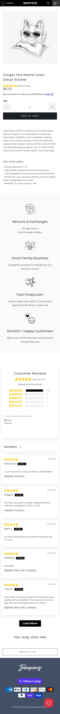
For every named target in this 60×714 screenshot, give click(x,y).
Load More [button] (30, 623)
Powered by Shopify (38, 707)
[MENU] (1, 3)
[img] (11, 459)
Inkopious (24, 707)
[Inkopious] (30, 3)
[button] (10, 86)
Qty (5, 101)
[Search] (48, 3)
